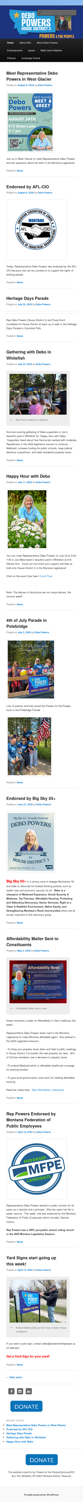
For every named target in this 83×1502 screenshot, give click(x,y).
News (20, 170)
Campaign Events (30, 58)
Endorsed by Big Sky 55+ (31, 798)
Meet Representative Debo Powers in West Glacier (32, 76)
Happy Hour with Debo (28, 476)
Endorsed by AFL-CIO (27, 186)
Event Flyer (45, 576)
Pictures (11, 58)
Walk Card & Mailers (51, 50)
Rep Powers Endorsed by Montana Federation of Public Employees (31, 1120)
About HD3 (25, 42)
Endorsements (14, 50)
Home (10, 42)
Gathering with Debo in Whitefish (26, 1437)
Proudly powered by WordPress (41, 1494)
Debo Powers (45, 85)
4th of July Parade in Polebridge (26, 623)
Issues (31, 50)
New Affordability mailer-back (48, 1090)
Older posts (14, 1377)
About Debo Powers (47, 42)
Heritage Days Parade (27, 298)
